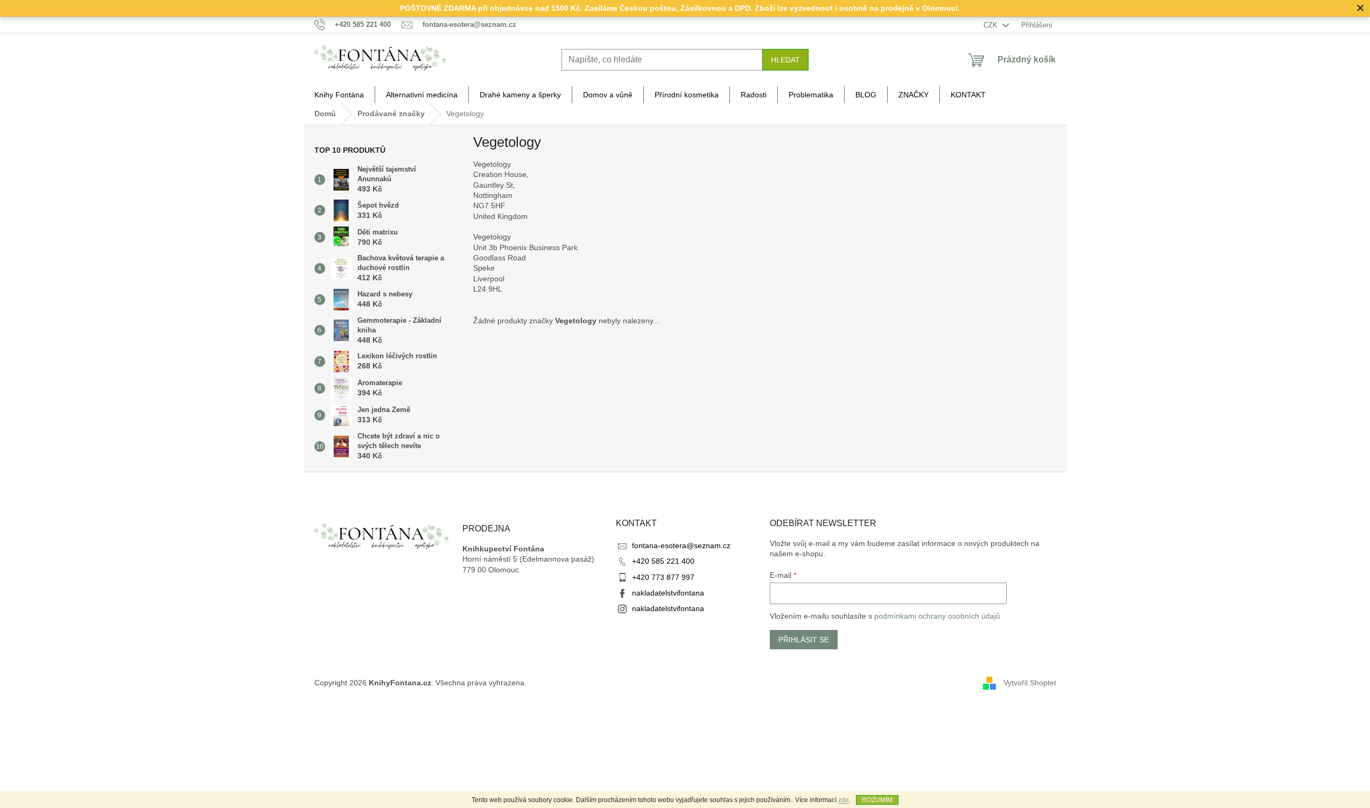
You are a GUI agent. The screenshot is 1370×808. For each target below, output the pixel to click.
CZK (991, 25)
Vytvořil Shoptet (1029, 682)
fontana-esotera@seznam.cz (681, 545)
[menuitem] (339, 94)
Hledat (785, 59)
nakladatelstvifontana (668, 593)
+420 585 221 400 (663, 561)
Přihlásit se (803, 639)
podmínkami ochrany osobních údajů (937, 616)
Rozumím (877, 800)
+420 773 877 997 (663, 577)
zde (843, 800)
